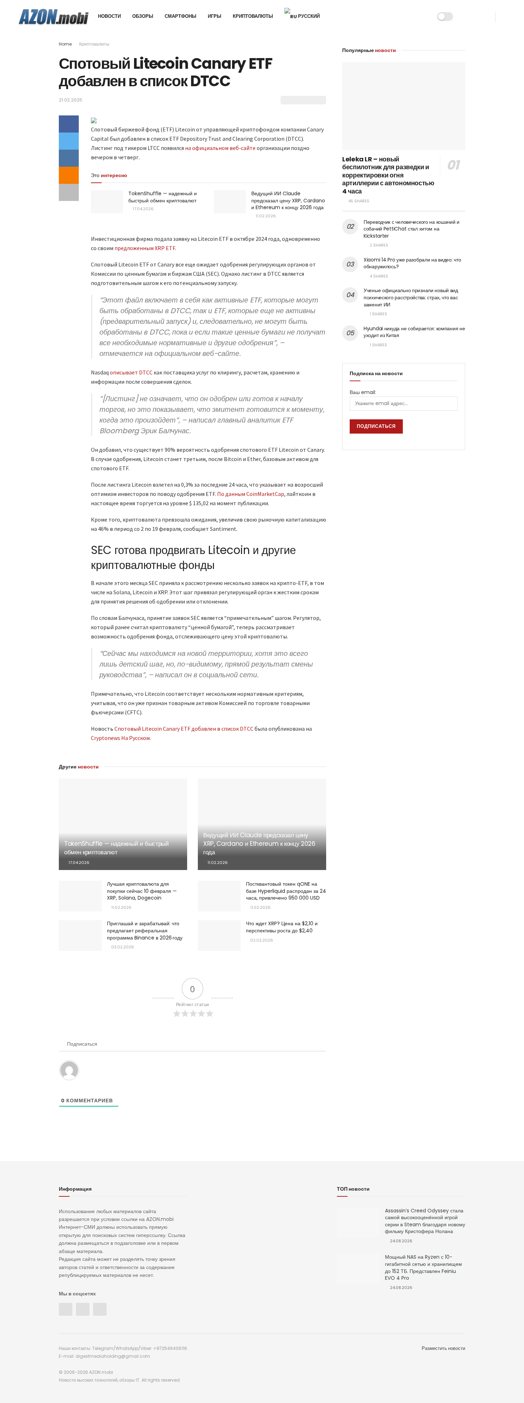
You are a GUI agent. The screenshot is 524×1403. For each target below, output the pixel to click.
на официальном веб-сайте (220, 147)
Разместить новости (443, 1348)
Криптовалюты (253, 16)
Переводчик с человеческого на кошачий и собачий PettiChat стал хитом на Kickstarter (411, 228)
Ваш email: (363, 392)
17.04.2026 (143, 209)
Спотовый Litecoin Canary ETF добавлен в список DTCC (183, 728)
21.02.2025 (70, 100)
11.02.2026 (265, 216)
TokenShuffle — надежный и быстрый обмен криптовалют (162, 197)
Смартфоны (180, 16)
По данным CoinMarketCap (250, 493)
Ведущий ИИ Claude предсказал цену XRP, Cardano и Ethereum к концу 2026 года (288, 200)
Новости (109, 16)
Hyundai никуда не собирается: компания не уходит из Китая (414, 332)
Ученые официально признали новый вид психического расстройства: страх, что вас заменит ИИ (411, 297)
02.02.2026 (261, 940)
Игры (214, 16)
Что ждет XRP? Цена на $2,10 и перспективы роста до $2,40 (282, 927)
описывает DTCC (131, 372)
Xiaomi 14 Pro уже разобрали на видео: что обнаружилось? (412, 263)
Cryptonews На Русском (120, 737)
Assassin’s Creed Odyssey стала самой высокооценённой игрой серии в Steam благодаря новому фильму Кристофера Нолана (425, 1221)
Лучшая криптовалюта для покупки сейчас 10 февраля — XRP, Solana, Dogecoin (142, 890)
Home (65, 44)
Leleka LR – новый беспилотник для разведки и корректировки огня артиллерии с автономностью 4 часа (388, 175)
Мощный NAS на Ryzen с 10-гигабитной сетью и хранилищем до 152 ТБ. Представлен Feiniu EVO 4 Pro (423, 1267)
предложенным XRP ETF (144, 248)
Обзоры (142, 16)
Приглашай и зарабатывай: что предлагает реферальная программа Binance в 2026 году (145, 930)
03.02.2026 (122, 947)
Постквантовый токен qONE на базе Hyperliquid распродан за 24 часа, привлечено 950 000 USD (286, 890)
